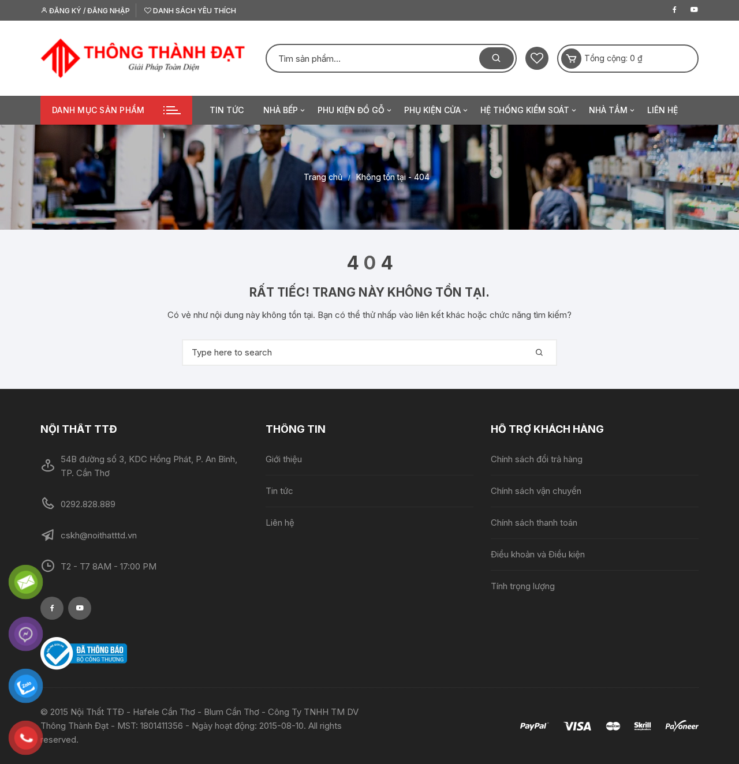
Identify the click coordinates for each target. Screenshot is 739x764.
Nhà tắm (608, 110)
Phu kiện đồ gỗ (351, 110)
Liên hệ (662, 110)
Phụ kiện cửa (432, 110)
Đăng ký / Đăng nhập (88, 10)
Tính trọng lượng (523, 586)
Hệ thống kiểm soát (524, 110)
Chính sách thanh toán (534, 522)
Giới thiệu (284, 459)
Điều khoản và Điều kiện (538, 554)
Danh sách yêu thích (193, 10)
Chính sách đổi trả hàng (537, 459)
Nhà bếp (280, 110)
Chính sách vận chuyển (536, 490)
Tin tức (227, 110)
